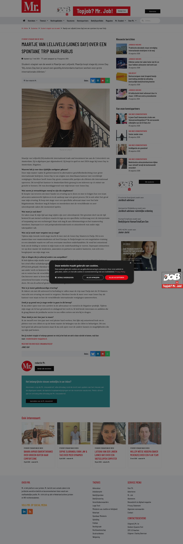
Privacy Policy (120, 272)
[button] (64, 277)
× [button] (130, 263)
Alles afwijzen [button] (93, 277)
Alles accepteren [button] (116, 277)
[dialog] (91, 272)
